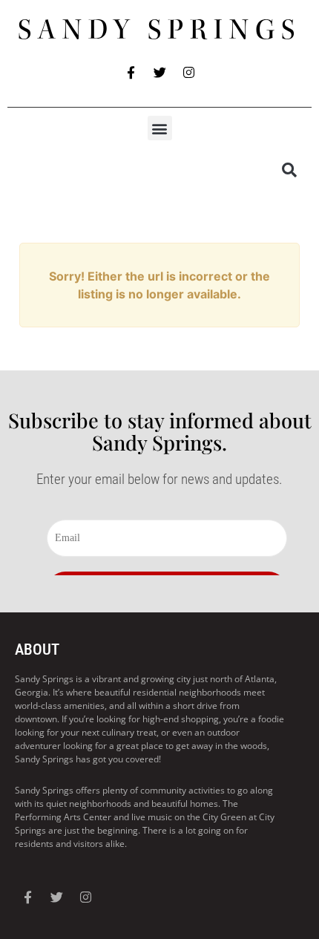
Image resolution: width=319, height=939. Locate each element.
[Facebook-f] (130, 72)
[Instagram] (188, 72)
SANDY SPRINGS (159, 30)
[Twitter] (159, 72)
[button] (160, 128)
